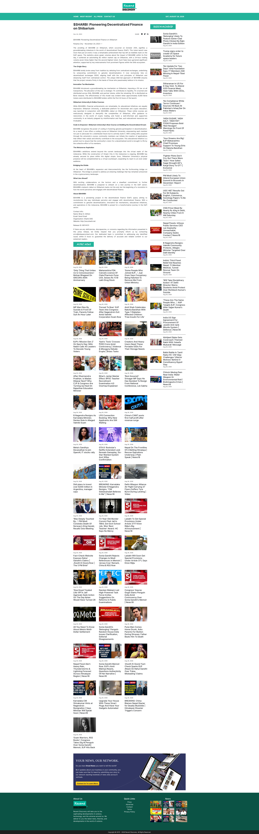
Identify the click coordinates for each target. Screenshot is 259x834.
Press (129, 802)
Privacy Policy (129, 812)
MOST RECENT (86, 16)
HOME (76, 16)
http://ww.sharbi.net (88, 221)
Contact (129, 807)
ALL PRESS (98, 16)
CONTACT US (109, 16)
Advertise (129, 804)
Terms (129, 809)
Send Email (82, 216)
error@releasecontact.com (83, 234)
